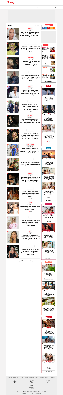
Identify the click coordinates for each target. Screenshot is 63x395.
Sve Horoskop (48, 200)
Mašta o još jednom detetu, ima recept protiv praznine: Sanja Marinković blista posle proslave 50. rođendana (30, 252)
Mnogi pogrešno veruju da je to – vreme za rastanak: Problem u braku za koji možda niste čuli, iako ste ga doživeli (49, 348)
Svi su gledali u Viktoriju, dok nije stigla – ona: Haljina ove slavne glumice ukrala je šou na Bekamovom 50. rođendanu (30, 63)
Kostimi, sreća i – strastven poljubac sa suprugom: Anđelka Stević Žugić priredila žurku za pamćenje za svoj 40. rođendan (30, 136)
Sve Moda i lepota (48, 258)
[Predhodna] (35, 25)
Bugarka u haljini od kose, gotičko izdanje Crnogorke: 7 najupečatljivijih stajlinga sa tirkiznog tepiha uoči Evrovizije (48, 117)
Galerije (46, 7)
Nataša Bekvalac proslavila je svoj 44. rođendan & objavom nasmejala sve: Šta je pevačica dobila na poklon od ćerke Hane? (30, 179)
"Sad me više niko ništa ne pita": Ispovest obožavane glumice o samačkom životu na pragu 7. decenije (46, 64)
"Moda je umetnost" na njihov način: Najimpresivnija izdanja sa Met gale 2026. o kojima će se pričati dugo (49, 136)
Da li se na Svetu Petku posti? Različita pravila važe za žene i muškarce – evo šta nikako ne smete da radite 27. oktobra (30, 150)
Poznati (8, 7)
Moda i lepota (13, 7)
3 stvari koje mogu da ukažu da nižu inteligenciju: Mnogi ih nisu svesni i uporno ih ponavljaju (46, 77)
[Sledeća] (39, 25)
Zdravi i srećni (20, 7)
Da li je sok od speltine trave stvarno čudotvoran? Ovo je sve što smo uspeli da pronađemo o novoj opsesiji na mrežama (46, 70)
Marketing (24, 391)
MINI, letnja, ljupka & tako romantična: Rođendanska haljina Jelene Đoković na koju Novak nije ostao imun (30, 237)
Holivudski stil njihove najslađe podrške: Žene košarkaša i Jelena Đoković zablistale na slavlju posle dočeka (30, 194)
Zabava (41, 7)
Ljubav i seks (27, 7)
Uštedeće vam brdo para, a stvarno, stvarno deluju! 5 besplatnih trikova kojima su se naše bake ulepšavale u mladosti (45, 50)
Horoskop (51, 7)
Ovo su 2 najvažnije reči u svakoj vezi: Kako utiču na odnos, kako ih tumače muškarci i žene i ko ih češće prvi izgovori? (49, 365)
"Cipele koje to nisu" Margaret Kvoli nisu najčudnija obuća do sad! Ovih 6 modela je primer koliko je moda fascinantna (49, 100)
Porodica (32, 7)
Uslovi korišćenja (29, 391)
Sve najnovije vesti (48, 81)
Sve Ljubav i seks (49, 371)
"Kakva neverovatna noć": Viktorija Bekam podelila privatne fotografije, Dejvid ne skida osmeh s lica (30, 34)
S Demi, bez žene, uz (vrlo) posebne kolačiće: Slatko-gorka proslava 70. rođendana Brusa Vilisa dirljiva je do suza (30, 78)
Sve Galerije (49, 144)
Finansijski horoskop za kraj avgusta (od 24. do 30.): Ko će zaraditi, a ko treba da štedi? (49, 178)
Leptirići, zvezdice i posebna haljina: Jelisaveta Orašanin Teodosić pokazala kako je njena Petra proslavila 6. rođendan (30, 107)
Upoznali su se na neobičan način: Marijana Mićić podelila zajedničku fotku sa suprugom (30, 164)
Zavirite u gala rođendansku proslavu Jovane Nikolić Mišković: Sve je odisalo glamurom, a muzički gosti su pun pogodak (30, 121)
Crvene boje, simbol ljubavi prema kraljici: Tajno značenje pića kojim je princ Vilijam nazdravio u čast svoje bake (30, 49)
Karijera (37, 7)
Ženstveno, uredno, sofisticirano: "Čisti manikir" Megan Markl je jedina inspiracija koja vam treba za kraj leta (48, 253)
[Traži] (55, 7)
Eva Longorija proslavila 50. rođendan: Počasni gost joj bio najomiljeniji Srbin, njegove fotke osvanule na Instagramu (30, 92)
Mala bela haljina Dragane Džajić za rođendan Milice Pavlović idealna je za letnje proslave (30, 207)
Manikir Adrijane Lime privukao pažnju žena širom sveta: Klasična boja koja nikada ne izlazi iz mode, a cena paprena (49, 235)
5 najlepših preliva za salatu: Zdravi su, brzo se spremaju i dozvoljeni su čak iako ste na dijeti (48, 308)
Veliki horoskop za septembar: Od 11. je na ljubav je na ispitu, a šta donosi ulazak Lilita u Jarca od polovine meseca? (49, 194)
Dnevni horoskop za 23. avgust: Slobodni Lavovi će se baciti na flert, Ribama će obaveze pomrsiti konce (46, 57)
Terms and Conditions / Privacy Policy (39, 391)
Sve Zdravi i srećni (48, 313)
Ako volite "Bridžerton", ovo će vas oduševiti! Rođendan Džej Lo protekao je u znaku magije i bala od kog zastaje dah (30, 223)
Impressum (19, 391)
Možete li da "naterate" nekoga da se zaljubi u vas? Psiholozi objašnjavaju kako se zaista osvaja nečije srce (49, 331)
